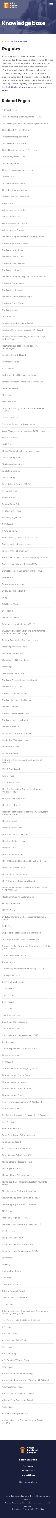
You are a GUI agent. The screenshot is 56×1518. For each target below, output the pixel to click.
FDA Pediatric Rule (11, 1128)
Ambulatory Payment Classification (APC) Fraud (25, 1380)
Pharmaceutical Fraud (12, 1095)
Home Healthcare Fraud (13, 867)
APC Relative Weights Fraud (15, 1360)
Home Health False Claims (15, 874)
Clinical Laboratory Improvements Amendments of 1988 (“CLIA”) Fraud (25, 1312)
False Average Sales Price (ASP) (17, 1155)
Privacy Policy (29, 1509)
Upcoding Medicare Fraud (14, 646)
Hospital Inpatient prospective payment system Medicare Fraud (25, 812)
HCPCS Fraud (8, 910)
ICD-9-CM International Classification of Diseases (22, 761)
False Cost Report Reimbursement (18, 1135)
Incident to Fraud (10, 753)
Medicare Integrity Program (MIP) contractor (24, 276)
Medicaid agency (10, 726)
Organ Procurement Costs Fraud (17, 170)
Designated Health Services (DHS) (18, 624)
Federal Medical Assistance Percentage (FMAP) (25, 557)
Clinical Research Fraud (13, 1291)
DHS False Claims (10, 617)
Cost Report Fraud (11, 1015)
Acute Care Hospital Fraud (15, 1413)
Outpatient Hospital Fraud (15, 136)
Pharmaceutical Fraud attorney (17, 1088)
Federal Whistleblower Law (15, 550)
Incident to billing (10, 746)
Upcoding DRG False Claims (15, 660)
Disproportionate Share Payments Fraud (21, 932)
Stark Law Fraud (10, 388)
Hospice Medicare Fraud (14, 841)
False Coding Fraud (11, 1141)
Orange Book (8, 176)
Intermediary (8, 316)
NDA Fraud (7, 1211)
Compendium (8, 962)
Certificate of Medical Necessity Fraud (21, 1320)
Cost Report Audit (11, 1028)
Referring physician (11, 517)
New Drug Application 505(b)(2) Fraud (21, 1197)
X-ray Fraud (7, 203)
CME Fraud (7, 1008)
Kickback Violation (11, 1271)
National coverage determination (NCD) (21, 1224)
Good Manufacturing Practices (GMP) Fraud (23, 430)
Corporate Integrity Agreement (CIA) (20, 1035)
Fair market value (10, 361)
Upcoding (7, 666)
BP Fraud (6, 1326)
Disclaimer (16, 1509)
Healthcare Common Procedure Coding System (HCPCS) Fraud (25, 888)
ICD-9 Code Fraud (11, 769)
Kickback (6, 1277)
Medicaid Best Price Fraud (15, 720)
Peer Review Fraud (11, 1108)
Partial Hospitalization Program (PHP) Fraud (24, 1115)
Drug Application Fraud (13, 590)
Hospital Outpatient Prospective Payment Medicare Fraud (22, 790)
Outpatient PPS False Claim (15, 130)
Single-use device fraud (13, 464)
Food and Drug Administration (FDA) (20, 537)
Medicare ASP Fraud (12, 686)
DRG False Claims (10, 604)
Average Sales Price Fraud (14, 1340)
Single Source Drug (11, 470)
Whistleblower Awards (13, 230)
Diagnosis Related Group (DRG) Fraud (20, 939)
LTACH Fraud (8, 1231)
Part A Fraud (8, 1121)
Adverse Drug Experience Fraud (17, 1400)
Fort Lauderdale (26, 1482)
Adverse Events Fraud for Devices (18, 1393)
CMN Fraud (8, 988)
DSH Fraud (7, 577)
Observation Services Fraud (15, 196)
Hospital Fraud (9, 821)
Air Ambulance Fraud (12, 1386)
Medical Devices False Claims (16, 700)
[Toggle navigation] (51, 4)
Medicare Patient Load (13, 250)
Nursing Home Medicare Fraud (17, 1161)
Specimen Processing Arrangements (19, 424)
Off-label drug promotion (14, 190)
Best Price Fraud (10, 1333)
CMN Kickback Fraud (13, 982)
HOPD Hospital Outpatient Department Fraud (24, 861)
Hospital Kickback (11, 805)
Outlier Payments (10, 163)
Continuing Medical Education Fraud (19, 1048)
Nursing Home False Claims (15, 1175)
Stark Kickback (9, 401)
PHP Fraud (7, 1061)
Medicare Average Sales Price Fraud (19, 680)
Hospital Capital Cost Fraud (15, 834)
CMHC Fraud (8, 995)
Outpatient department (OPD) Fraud (19, 150)
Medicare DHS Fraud (12, 290)
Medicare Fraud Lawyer (13, 283)
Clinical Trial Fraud (11, 1284)
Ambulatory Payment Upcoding (17, 1373)
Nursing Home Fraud (12, 1168)
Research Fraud (9, 490)
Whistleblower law (11, 216)
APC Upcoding (9, 1353)
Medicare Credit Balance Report (17, 296)
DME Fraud (7, 926)
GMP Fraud (7, 444)
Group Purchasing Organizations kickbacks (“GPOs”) (23, 409)
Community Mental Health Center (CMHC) (23, 968)
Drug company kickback (14, 584)
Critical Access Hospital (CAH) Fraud (20, 640)
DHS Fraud (7, 610)
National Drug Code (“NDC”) (16, 1217)
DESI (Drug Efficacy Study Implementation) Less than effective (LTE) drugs (25, 632)
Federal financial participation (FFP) (19, 564)
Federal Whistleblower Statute (17, 544)
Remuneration (8, 497)
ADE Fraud (7, 1406)
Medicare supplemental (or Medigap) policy (23, 236)
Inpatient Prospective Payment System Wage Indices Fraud (23, 337)
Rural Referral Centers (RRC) (16, 484)
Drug (4, 597)
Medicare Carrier (10, 309)
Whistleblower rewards (13, 210)
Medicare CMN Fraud (13, 303)
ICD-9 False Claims (11, 782)
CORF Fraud (8, 1042)
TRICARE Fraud (10, 110)
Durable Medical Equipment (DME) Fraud (22, 570)
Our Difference (28, 1470)
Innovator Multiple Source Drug (17, 733)
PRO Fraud (7, 524)
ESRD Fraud (8, 368)
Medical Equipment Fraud (14, 693)
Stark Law (7, 395)
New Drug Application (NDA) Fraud (19, 1204)
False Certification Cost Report (17, 1148)
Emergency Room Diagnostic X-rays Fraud (22, 381)
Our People (28, 1466)
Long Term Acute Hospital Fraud (17, 1244)
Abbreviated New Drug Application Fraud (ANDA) (22, 1421)
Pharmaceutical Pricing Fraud (16, 1075)
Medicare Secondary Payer (15, 243)
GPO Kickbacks (10, 417)
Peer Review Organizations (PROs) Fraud (22, 1101)
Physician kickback (11, 1055)
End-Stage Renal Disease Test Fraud (19, 375)
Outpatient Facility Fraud (14, 143)
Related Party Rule (11, 504)
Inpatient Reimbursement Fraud (17, 323)
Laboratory (7, 1257)
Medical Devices (10, 706)
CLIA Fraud (7, 1304)
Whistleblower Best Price (14, 223)
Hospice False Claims (12, 854)
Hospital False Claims (12, 827)
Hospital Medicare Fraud (14, 798)
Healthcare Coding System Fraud (18, 896)
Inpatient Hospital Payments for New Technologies (20, 347)
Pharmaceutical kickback (14, 1081)
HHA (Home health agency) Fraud (18, 881)
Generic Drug (8, 477)
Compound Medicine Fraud (15, 955)
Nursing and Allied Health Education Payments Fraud (24, 1183)
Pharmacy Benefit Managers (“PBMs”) (20, 1068)
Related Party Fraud (11, 510)
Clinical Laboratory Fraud (14, 1297)
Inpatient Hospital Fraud (14, 355)
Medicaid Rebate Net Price (15, 713)
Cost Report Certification (14, 1022)
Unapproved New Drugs (13, 673)
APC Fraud (7, 1366)
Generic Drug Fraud (11, 457)
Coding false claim (11, 975)
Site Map (40, 1509)
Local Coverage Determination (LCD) (20, 1251)
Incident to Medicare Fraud (15, 740)
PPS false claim (9, 530)
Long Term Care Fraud (12, 1237)
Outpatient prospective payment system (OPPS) (25, 123)
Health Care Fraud (11, 903)
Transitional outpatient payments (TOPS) (22, 116)
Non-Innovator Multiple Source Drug (20, 1191)
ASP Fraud (7, 1346)
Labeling (6, 1264)
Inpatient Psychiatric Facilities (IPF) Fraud (22, 329)
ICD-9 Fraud (8, 775)
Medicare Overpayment (13, 263)
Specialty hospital (10, 437)
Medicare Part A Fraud (13, 256)
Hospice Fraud (9, 847)
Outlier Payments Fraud (13, 156)
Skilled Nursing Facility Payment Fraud (20, 450)
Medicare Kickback (11, 270)
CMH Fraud (8, 1002)
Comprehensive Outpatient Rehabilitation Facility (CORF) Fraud (26, 947)
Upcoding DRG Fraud (12, 653)
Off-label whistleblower (13, 183)
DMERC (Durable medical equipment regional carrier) (24, 918)
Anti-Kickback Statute (16, 87)
